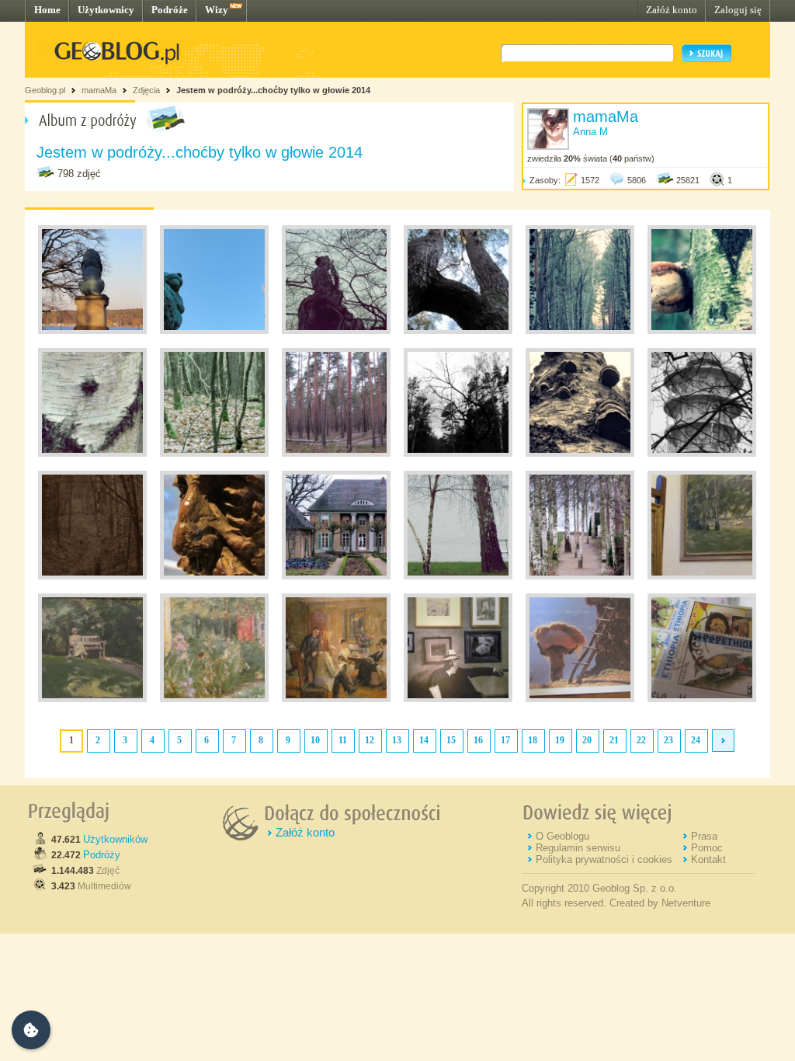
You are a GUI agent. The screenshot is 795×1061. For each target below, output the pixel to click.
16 (478, 740)
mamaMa (99, 90)
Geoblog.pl (45, 90)
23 (668, 740)
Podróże (169, 10)
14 (424, 740)
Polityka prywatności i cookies (604, 859)
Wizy (216, 10)
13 (396, 740)
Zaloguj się (738, 10)
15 (451, 740)
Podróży (101, 855)
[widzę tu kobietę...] (336, 331)
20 (587, 740)
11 (342, 740)
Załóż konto (671, 10)
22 (641, 740)
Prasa (704, 836)
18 (532, 740)
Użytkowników (115, 839)
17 (505, 740)
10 (315, 740)
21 (614, 740)
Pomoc (707, 848)
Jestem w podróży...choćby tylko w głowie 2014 (273, 90)
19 (559, 740)
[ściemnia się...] (92, 576)
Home (47, 10)
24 (695, 740)
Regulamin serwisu (578, 848)
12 (369, 740)
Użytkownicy (106, 10)
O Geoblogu (562, 836)
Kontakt (708, 859)
